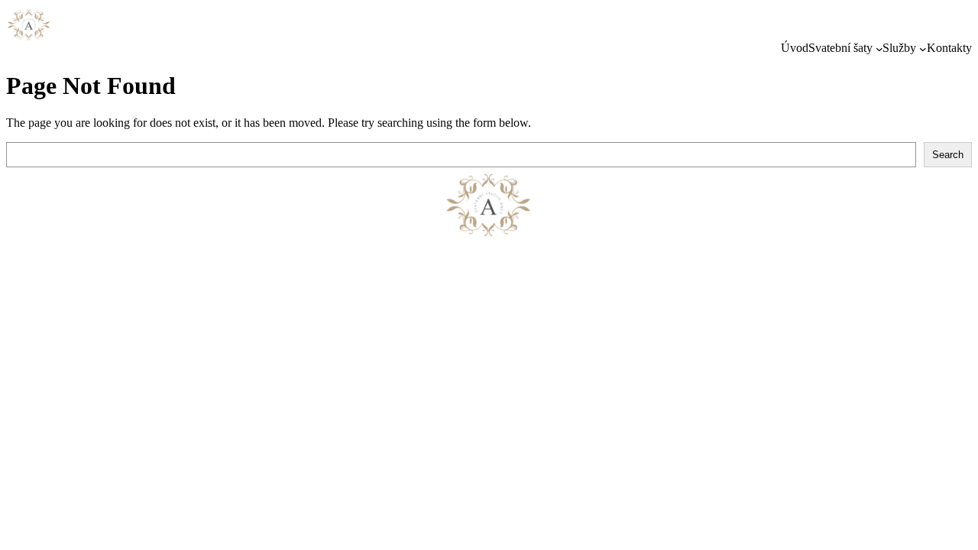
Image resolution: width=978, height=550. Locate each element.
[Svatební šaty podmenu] (879, 49)
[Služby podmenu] (923, 49)
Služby (899, 47)
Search (947, 154)
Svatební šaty (840, 47)
